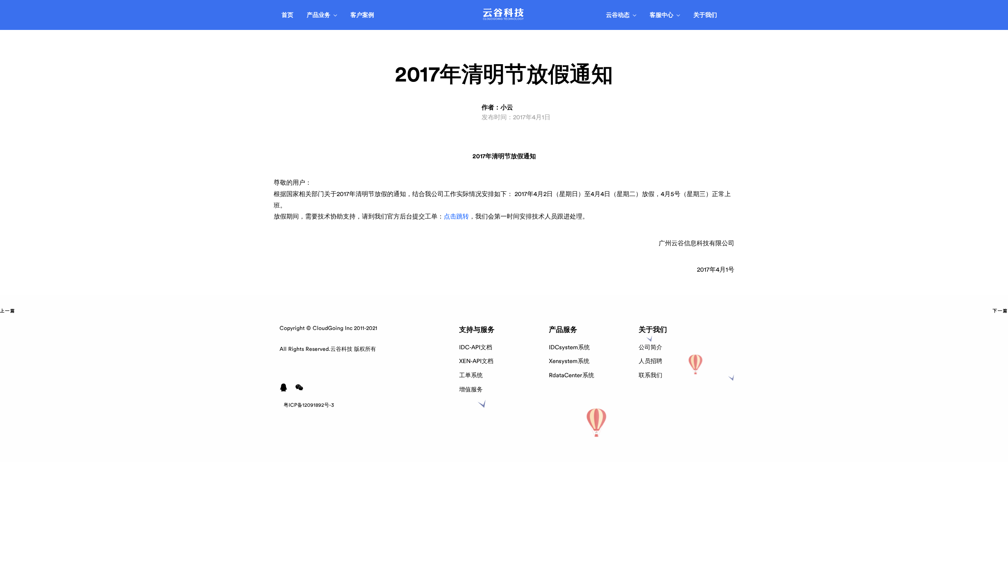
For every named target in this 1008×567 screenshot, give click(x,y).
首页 (287, 15)
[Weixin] (299, 387)
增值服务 (471, 390)
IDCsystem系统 (569, 347)
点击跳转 (456, 216)
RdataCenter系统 (571, 375)
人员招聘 (650, 361)
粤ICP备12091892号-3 (309, 405)
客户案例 (362, 15)
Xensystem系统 (569, 361)
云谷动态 (618, 15)
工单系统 (471, 375)
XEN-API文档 (476, 361)
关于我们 (705, 15)
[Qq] (283, 387)
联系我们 (650, 375)
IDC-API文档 (475, 347)
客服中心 (661, 15)
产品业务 (318, 15)
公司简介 (650, 347)
